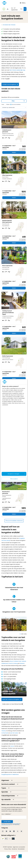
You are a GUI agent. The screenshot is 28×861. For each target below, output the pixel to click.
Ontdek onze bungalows (9, 84)
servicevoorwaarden (5, 824)
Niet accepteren (14, 478)
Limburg (15, 663)
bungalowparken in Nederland (9, 774)
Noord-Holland (14, 661)
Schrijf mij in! (7, 821)
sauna (12, 746)
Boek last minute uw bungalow (11, 699)
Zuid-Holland (22, 661)
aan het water (14, 733)
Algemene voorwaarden (19, 847)
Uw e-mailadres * (6, 814)
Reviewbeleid (21, 849)
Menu (23, 3)
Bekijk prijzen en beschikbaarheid (11, 704)
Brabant (22, 663)
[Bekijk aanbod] (7, 9)
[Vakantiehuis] (4, 9)
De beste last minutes (9, 25)
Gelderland (4, 663)
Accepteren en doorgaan (13, 473)
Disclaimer (14, 849)
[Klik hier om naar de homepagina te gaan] (4, 3)
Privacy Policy (7, 849)
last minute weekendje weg (17, 70)
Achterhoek (4, 733)
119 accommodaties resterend (14, 520)
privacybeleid (16, 823)
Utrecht (10, 663)
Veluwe (3, 731)
